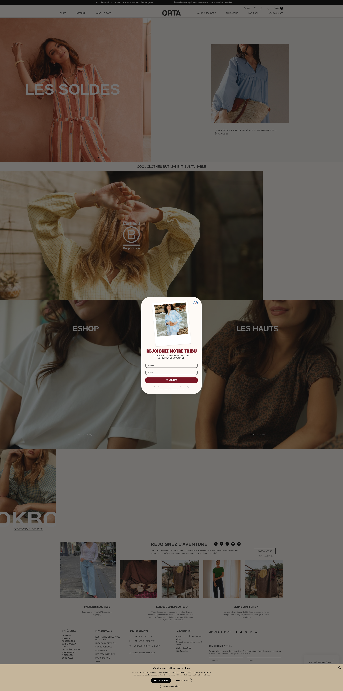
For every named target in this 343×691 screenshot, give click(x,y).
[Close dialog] (196, 303)
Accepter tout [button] (161, 680)
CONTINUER (171, 380)
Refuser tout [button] (182, 680)
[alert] (171, 677)
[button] (171, 686)
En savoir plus (204, 675)
